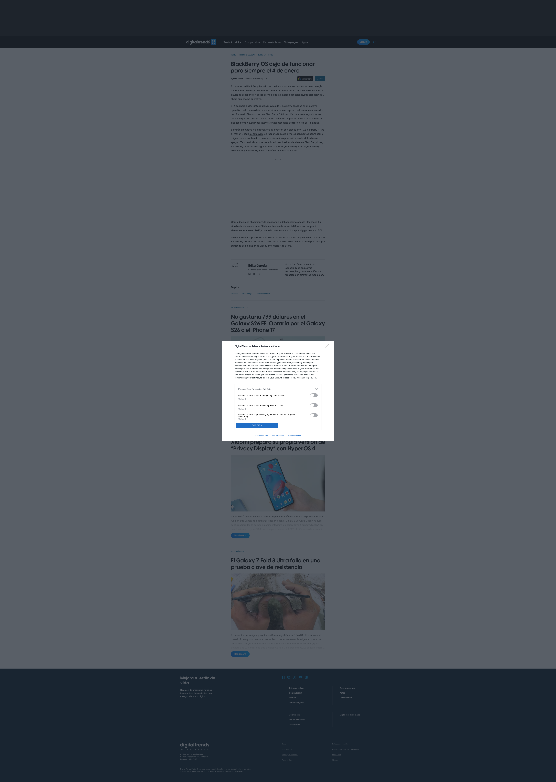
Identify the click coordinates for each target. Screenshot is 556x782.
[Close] (328, 346)
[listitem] (278, 388)
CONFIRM (257, 425)
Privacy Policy (294, 435)
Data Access (278, 435)
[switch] (314, 395)
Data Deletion (261, 435)
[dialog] (278, 391)
